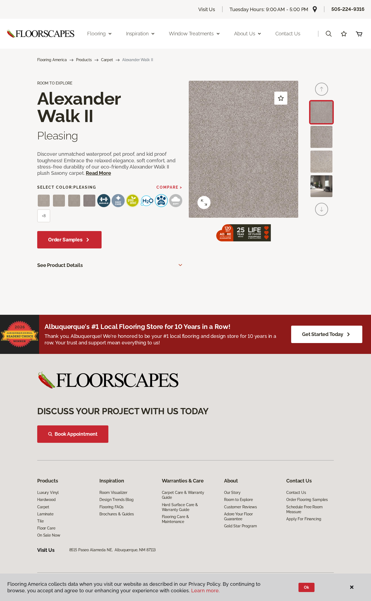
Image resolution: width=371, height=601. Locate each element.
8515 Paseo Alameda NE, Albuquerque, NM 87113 (112, 550)
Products (84, 60)
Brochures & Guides (116, 514)
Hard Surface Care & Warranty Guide (180, 507)
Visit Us (206, 9)
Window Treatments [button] (191, 33)
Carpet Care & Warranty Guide (183, 495)
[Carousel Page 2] (321, 136)
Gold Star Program (240, 526)
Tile (40, 521)
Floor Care (46, 528)
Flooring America (52, 60)
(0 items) (359, 33)
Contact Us (287, 33)
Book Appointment (76, 434)
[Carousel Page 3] (321, 161)
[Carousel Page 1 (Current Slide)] (321, 112)
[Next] (321, 209)
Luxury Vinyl (48, 492)
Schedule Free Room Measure (304, 509)
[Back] (321, 89)
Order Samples (65, 239)
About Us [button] (244, 33)
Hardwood (46, 499)
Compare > (169, 187)
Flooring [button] (96, 33)
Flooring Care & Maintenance (175, 519)
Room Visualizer (113, 492)
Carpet (107, 60)
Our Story (232, 492)
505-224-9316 (347, 9)
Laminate (45, 514)
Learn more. (205, 590)
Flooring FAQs (111, 507)
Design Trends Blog (116, 499)
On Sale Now (48, 535)
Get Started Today (322, 334)
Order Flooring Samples (307, 499)
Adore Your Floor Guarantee (238, 516)
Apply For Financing (303, 519)
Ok (306, 587)
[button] (328, 33)
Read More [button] (98, 173)
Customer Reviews (240, 507)
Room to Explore (238, 499)
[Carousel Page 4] (321, 186)
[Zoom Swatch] (203, 202)
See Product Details (60, 265)
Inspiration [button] (137, 33)
